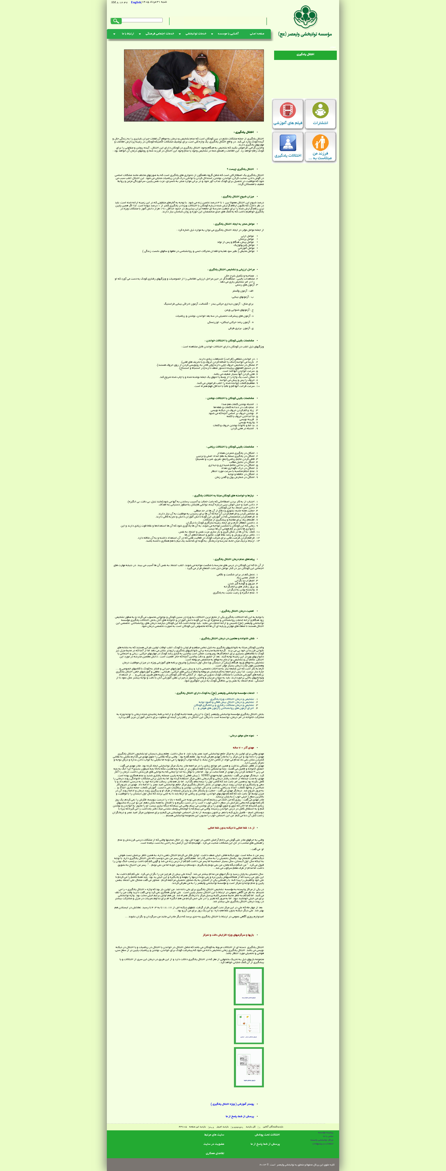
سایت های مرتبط (214, 1135)
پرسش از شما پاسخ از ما (265, 1144)
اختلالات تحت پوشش (267, 1135)
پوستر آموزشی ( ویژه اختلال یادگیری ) (232, 1104)
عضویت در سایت (213, 1144)
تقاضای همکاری (215, 1153)
